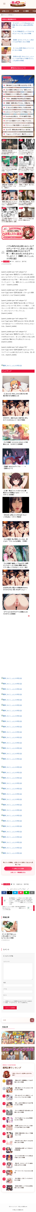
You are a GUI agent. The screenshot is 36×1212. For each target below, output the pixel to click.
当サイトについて (13, 1206)
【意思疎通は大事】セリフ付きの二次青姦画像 (23, 1149)
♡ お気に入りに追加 (18, 868)
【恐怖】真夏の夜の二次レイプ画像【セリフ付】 (23, 1134)
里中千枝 (24, 261)
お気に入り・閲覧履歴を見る (18, 872)
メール (5, 989)
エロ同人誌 (6, 261)
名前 (4, 982)
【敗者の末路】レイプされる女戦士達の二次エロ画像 (23, 1186)
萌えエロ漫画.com (22, 1206)
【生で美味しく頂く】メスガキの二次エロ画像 (23, 1179)
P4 (13, 261)
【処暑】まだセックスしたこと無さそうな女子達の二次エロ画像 (23, 1126)
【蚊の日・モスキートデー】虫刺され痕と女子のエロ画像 (23, 1164)
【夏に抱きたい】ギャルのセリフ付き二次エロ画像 (23, 1088)
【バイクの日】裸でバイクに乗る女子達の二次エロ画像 (23, 1156)
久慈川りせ (17, 261)
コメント (6, 961)
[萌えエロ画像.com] (18, 4)
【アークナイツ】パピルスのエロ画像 (23, 1171)
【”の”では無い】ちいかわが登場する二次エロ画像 (23, 1118)
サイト (5, 995)
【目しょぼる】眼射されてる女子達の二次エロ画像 (23, 1103)
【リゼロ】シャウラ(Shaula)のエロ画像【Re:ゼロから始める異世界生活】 (23, 25)
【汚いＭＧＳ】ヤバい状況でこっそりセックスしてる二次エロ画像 (23, 1096)
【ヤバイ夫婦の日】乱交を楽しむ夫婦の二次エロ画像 (23, 1111)
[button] (4, 892)
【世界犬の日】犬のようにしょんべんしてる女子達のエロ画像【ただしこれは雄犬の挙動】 (23, 58)
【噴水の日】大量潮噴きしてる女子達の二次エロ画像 (23, 1081)
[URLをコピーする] (32, 892)
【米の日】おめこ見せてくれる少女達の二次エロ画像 (23, 1141)
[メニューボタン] (4, 4)
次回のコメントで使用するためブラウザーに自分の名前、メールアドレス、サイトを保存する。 (18, 1002)
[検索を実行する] (32, 1020)
